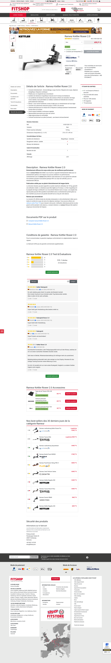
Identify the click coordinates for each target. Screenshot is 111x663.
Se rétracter (55, 578)
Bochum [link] (35, 590)
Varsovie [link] (12, 633)
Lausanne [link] (19, 621)
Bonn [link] (11, 592)
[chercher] (63, 9)
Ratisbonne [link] (24, 599)
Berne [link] (14, 621)
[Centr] (44, 474)
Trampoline (77, 590)
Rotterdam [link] (19, 617)
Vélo (75, 604)
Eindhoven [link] (30, 615)
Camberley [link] (28, 605)
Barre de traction (78, 618)
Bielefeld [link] (30, 590)
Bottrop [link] (16, 592)
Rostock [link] (30, 599)
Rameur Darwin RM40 (45, 497)
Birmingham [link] (22, 605)
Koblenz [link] (12, 597)
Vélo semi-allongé (78, 602)
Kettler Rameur (34, 25)
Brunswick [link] (20, 592)
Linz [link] (26, 611)
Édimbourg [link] (34, 605)
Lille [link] (11, 625)
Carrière (27, 1)
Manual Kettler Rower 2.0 (35, 224)
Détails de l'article (16, 86)
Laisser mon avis (52, 272)
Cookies (45, 589)
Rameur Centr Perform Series (47, 471)
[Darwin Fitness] (44, 500)
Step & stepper (77, 608)
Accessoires (14, 105)
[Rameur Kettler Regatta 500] (36, 482)
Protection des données (62, 587)
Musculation (34, 15)
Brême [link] (25, 592)
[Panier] (99, 9)
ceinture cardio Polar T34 (33, 203)
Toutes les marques (79, 625)
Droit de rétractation (61, 591)
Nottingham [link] (29, 607)
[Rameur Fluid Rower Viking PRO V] (36, 464)
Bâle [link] (11, 621)
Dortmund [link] (30, 592)
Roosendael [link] (13, 617)
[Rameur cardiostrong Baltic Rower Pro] (36, 430)
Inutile (35, 298)
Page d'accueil (12, 25)
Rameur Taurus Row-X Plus (47, 489)
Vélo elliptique (77, 580)
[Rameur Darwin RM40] (36, 499)
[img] (78, 56)
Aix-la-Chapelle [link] (14, 590)
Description (14, 90)
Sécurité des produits (17, 112)
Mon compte (95, 1)
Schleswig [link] (13, 601)
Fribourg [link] (32, 594)
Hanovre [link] (18, 595)
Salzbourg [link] (30, 611)
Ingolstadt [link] (23, 595)
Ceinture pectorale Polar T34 (43, 407)
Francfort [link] (27, 594)
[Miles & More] (93, 568)
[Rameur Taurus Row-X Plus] (36, 490)
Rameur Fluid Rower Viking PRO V (49, 463)
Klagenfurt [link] (21, 611)
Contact (32, 1)
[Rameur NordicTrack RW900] (36, 456)
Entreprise (13, 1)
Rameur (28, 25)
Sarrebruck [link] (35, 599)
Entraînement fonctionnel (80, 612)
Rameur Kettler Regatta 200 (47, 506)
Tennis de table (78, 592)
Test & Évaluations (16, 102)
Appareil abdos (78, 614)
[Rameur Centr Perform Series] (36, 473)
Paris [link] (14, 625)
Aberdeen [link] (12, 605)
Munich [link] (35, 597)
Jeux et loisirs (50, 15)
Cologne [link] (17, 597)
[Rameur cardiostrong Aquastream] (36, 447)
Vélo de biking (77, 596)
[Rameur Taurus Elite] (36, 438)
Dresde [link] (35, 592)
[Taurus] (44, 440)
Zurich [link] (23, 621)
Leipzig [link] (21, 597)
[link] (84, 115)
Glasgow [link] (12, 607)
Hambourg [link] (13, 595)
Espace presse (59, 602)
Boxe (75, 600)
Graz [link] (11, 611)
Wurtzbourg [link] (30, 601)
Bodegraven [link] (20, 615)
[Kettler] (24, 36)
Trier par (33, 281)
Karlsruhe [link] (29, 595)
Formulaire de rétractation (46, 593)
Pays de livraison (80, 1)
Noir (67, 42)
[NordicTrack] (44, 457)
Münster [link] (12, 599)
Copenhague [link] (13, 629)
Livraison (45, 591)
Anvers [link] (12, 586)
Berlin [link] (25, 590)
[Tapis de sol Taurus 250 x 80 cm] (31, 393)
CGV (44, 587)
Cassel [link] (34, 595)
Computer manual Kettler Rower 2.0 (38, 221)
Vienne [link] (34, 611)
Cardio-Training (18, 15)
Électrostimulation (78, 620)
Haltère (76, 598)
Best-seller (13, 108)
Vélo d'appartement (79, 582)
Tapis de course (78, 584)
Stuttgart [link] (18, 601)
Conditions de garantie (14, 97)
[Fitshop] (20, 9)
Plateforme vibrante (79, 622)
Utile (30, 298)
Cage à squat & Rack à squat (81, 610)
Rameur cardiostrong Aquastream (49, 445)
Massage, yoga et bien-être (71, 15)
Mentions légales (20, 1)
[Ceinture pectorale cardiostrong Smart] (31, 401)
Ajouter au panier (93, 51)
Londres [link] (17, 607)
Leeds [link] (17, 605)
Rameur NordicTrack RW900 (47, 454)
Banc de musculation (79, 594)
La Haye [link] (25, 615)
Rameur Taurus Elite (45, 437)
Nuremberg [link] (18, 599)
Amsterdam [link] (13, 615)
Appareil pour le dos (79, 616)
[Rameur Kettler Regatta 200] (36, 507)
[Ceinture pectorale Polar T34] (31, 408)
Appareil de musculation (80, 588)
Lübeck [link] (25, 597)
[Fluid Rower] (44, 466)
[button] (13, 38)
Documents (14, 93)
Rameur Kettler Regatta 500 (47, 480)
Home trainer (77, 606)
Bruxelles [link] (16, 586)
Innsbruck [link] (15, 611)
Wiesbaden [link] (24, 601)
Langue (88, 1)
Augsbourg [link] (21, 590)
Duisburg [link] (18, 594)
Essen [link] (22, 594)
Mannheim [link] (30, 597)
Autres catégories (92, 15)
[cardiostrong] (44, 431)
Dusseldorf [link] (13, 594)
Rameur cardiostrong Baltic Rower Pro (50, 428)
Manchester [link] (23, 607)
